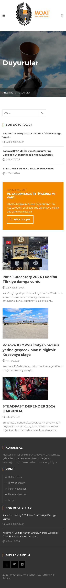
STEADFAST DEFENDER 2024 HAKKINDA (28, 168)
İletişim (12, 500)
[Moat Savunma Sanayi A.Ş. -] (33, 13)
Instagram (22, 564)
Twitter (14, 564)
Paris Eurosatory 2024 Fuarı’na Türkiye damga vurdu (32, 135)
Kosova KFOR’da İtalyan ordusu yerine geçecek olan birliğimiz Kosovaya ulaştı (31, 350)
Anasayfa (8, 92)
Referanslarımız (17, 494)
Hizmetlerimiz (16, 482)
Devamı (15, 266)
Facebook (6, 564)
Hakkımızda (15, 477)
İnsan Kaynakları (17, 488)
